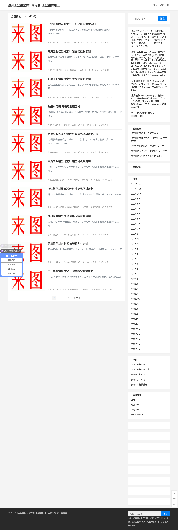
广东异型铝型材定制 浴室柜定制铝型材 (70, 271)
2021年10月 (136, 304)
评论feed (135, 410)
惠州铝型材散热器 (55, 70)
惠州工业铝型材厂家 (56, 97)
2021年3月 (135, 339)
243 (96, 180)
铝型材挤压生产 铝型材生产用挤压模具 (149, 156)
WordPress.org (137, 415)
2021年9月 (135, 309)
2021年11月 (136, 299)
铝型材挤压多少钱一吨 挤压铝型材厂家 (149, 151)
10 (69, 297)
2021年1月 (135, 349)
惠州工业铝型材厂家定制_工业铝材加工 (34, 5)
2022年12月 (136, 239)
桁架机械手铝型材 (140, 518)
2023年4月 (135, 224)
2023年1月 (135, 234)
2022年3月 (135, 279)
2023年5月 (135, 219)
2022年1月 (135, 289)
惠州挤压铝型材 (54, 125)
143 (92, 235)
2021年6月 (135, 324)
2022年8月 (135, 254)
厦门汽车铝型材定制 (157, 518)
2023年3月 (135, 229)
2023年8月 (135, 204)
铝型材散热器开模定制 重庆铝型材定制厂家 (73, 133)
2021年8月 (135, 314)
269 (96, 207)
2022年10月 (136, 244)
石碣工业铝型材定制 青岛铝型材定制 (69, 79)
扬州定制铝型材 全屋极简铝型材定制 (69, 216)
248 (92, 125)
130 (96, 97)
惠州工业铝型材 (54, 43)
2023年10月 (136, 194)
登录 (155, 5)
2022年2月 (135, 284)
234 (92, 152)
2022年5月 (135, 269)
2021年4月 (135, 334)
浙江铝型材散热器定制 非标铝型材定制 (70, 188)
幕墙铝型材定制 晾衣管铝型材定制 (68, 243)
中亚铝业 (63, 513)
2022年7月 (135, 259)
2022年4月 (135, 274)
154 (94, 70)
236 (92, 43)
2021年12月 (136, 294)
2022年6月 (135, 264)
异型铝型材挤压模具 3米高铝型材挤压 (148, 146)
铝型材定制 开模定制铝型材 (64, 106)
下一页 (77, 297)
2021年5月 (135, 329)
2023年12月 (136, 184)
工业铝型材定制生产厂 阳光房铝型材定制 (72, 24)
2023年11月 (136, 189)
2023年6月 (135, 214)
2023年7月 (135, 209)
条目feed (135, 404)
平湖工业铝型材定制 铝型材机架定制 (69, 161)
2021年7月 (135, 319)
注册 (162, 5)
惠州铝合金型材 (54, 152)
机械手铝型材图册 (149, 522)
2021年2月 (135, 344)
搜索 (162, 18)
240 (96, 290)
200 (92, 262)
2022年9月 (135, 249)
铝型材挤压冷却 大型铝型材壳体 (145, 133)
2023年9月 (135, 199)
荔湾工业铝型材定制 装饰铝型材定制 (69, 51)
